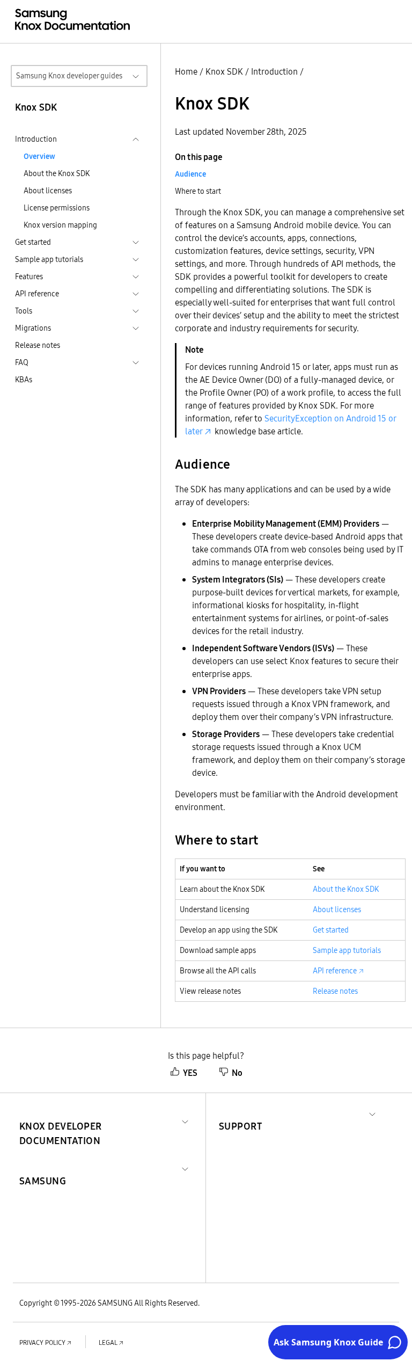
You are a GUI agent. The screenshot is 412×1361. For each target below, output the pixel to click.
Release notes (37, 345)
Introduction (274, 71)
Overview (39, 156)
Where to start (198, 191)
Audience (190, 174)
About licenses (48, 190)
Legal (108, 1342)
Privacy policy (42, 1342)
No (237, 1073)
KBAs (23, 379)
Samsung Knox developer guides (69, 75)
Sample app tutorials (347, 950)
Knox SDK (224, 71)
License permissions (57, 207)
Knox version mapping (60, 225)
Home (186, 71)
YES (190, 1073)
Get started (331, 930)
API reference (335, 970)
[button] (98, 1120)
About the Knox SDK (57, 173)
